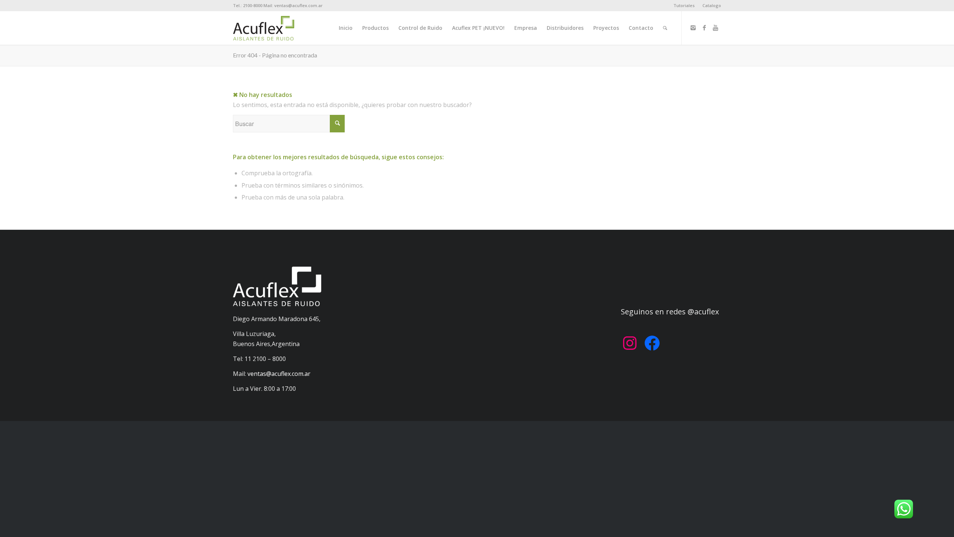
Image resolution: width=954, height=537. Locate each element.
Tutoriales (684, 5)
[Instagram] (693, 27)
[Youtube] (715, 27)
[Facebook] (704, 27)
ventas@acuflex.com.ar (278, 374)
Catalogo (711, 5)
